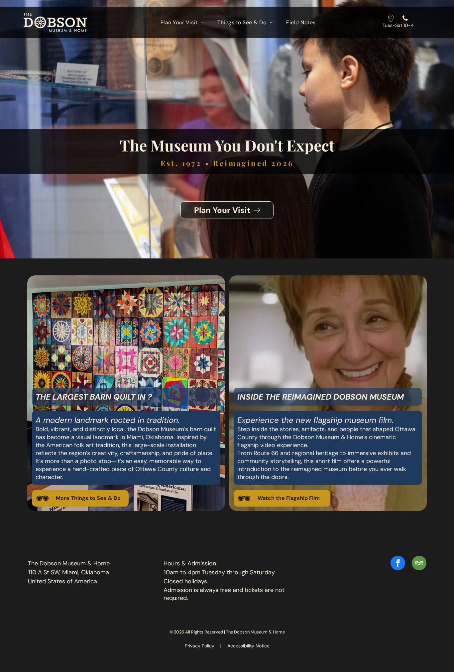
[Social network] (391, 19)
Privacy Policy (199, 646)
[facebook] (398, 564)
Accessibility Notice (248, 646)
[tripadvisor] (419, 564)
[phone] (405, 19)
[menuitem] (182, 22)
